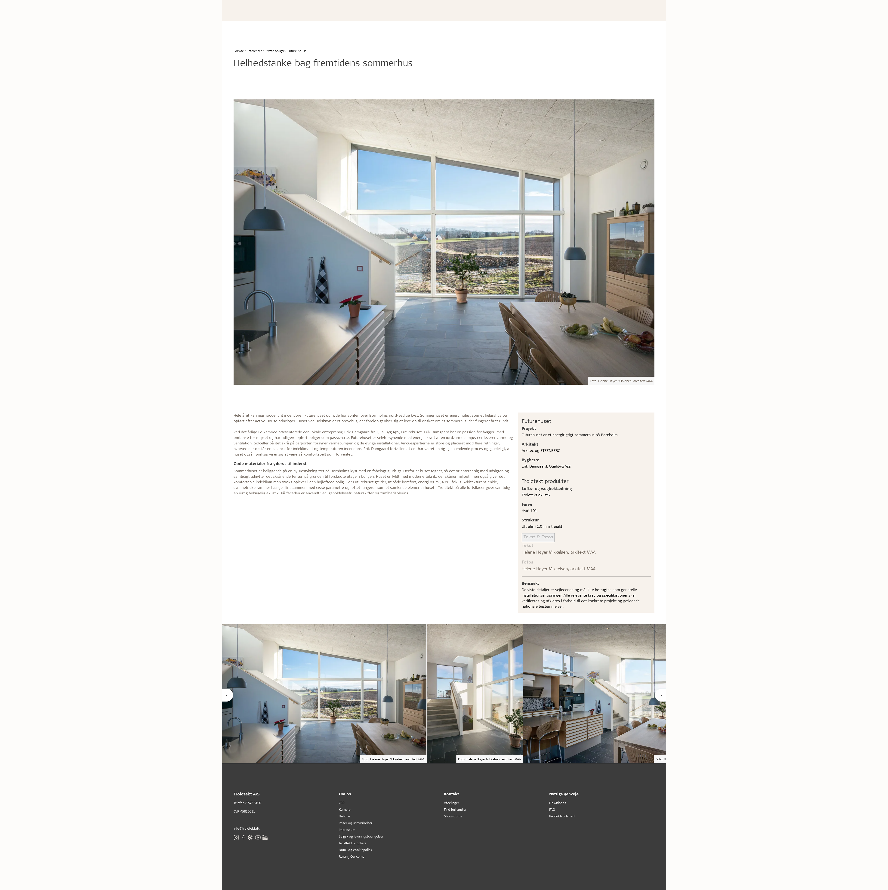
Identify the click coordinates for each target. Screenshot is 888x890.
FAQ (552, 809)
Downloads (557, 803)
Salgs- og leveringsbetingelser (361, 836)
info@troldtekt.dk (247, 828)
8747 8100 (253, 803)
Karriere (345, 809)
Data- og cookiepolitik (355, 849)
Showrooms (453, 816)
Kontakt (451, 793)
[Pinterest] (250, 837)
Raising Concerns (351, 856)
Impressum (347, 829)
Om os (345, 793)
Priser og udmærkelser (355, 823)
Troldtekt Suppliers (352, 843)
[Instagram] (236, 837)
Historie (344, 816)
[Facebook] (243, 837)
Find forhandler (455, 809)
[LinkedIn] (265, 837)
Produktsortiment (562, 816)
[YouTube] (258, 837)
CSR (342, 803)
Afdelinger (451, 803)
